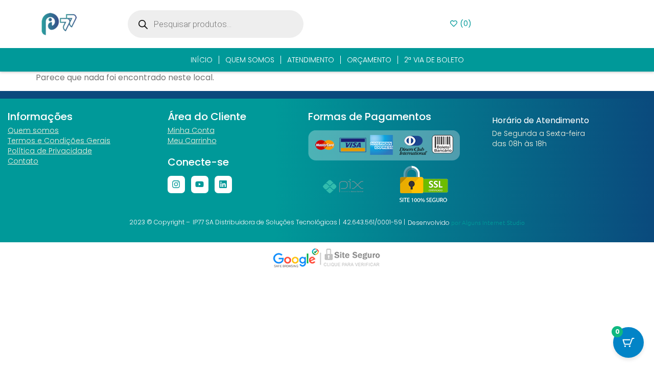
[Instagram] (176, 184)
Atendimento (310, 60)
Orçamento (369, 60)
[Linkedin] (223, 184)
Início (202, 60)
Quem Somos (249, 60)
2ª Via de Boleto (434, 60)
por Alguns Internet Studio (488, 222)
